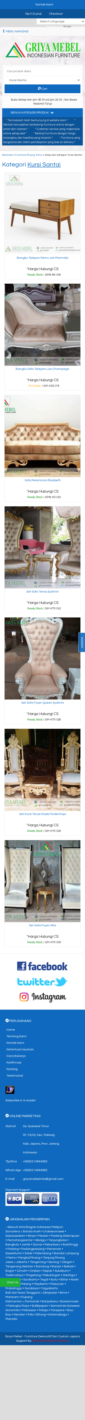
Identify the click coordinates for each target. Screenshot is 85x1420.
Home (11, 1029)
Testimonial (15, 1075)
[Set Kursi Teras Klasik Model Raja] (42, 769)
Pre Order (44, 386)
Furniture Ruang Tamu (28, 155)
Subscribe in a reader (20, 1100)
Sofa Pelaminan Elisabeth (43, 480)
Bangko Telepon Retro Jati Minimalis (42, 257)
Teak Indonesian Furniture (50, 1340)
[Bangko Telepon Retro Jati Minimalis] (42, 213)
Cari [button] (44, 88)
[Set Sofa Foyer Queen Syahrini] (42, 658)
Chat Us (12, 1282)
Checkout (55, 13)
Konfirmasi (14, 1062)
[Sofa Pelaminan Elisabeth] (42, 435)
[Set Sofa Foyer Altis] (42, 881)
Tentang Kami (16, 1036)
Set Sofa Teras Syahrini (42, 591)
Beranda (7, 155)
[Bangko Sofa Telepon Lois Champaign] (42, 324)
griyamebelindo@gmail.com (43, 1178)
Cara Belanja (16, 1056)
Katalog (12, 1069)
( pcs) (34, 13)
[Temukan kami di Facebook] (42, 965)
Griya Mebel (13, 1336)
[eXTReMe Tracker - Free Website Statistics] (9, 1089)
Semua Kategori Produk (30, 112)
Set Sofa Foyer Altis (42, 925)
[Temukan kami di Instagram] (42, 997)
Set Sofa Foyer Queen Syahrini (42, 702)
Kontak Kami (15, 1042)
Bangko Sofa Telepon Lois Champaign (42, 369)
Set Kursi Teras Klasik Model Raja (42, 814)
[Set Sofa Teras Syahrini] (42, 547)
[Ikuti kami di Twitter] (42, 981)
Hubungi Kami (44, 275)
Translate (78, 26)
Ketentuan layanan (20, 1049)
